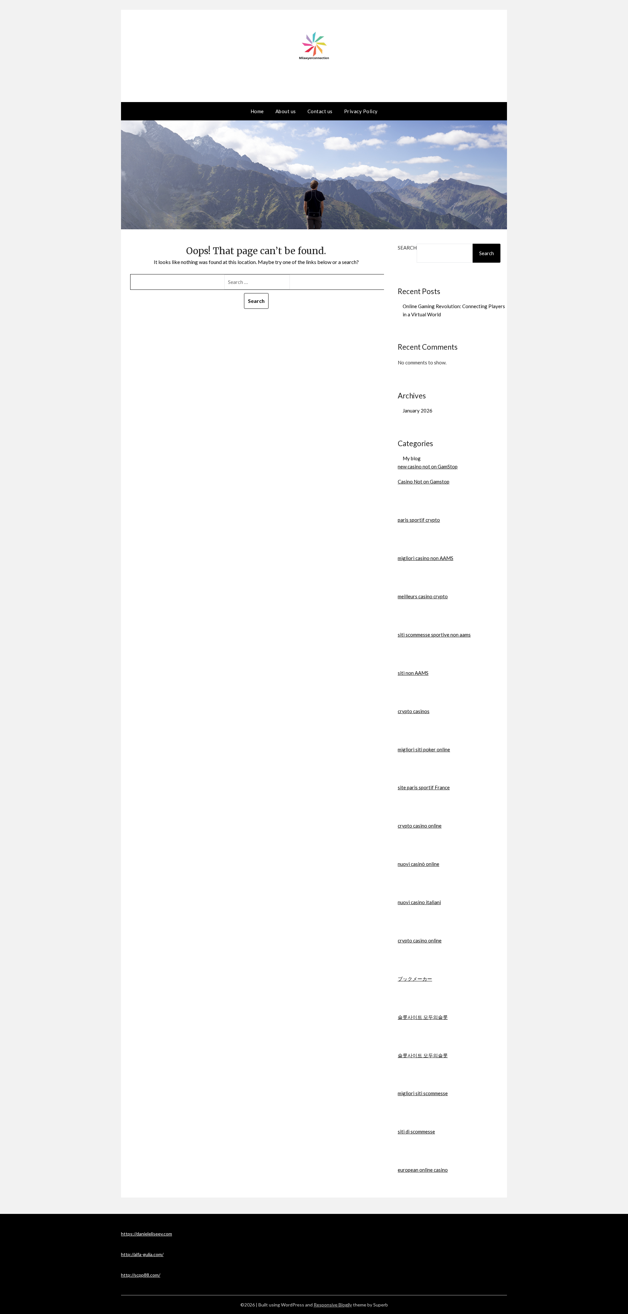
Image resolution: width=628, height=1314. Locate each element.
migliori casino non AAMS (425, 558)
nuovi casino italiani (419, 902)
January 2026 (417, 410)
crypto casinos (413, 711)
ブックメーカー (415, 979)
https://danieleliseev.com (146, 1233)
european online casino (423, 1170)
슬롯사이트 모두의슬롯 (423, 1017)
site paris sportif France (424, 787)
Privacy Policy (361, 111)
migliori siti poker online (424, 749)
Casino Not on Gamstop (423, 481)
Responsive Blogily (333, 1304)
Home (257, 111)
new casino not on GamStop (428, 466)
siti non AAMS (413, 673)
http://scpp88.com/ (140, 1275)
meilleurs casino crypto (423, 596)
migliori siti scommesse (423, 1093)
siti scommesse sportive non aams (434, 635)
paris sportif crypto (419, 520)
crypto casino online (420, 826)
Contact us (320, 111)
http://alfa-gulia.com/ (142, 1254)
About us (285, 111)
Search (407, 248)
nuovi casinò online (418, 864)
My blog (412, 458)
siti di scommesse (416, 1131)
